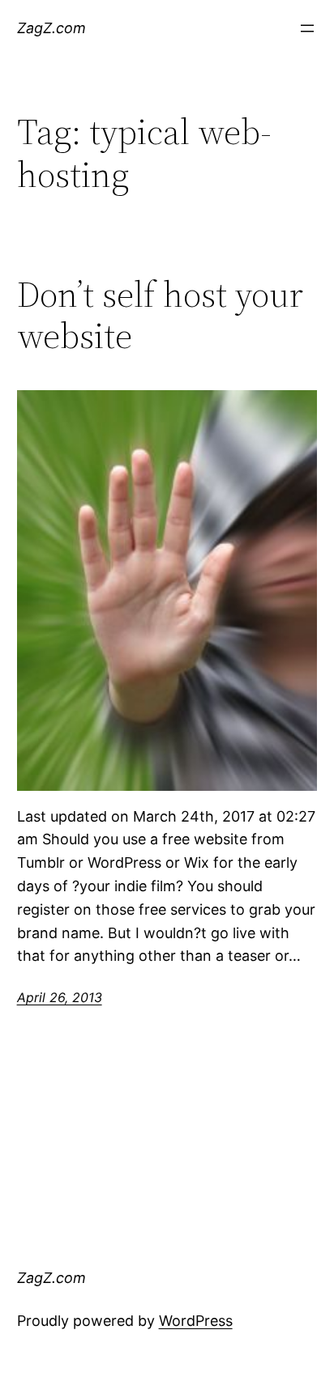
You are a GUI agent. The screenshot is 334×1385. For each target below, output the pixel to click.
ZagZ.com (51, 27)
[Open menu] (307, 28)
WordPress (196, 1320)
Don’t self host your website (160, 315)
